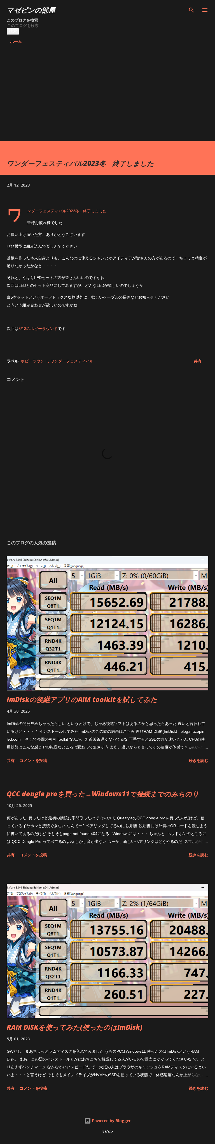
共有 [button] (198, 361)
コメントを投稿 (33, 760)
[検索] (191, 10)
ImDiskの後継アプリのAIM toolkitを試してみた (82, 699)
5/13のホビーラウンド (38, 328)
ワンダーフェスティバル (72, 361)
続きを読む (198, 760)
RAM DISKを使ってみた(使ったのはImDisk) (74, 1027)
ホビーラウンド (34, 361)
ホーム (16, 41)
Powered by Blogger (111, 1120)
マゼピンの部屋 (31, 10)
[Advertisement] (107, 99)
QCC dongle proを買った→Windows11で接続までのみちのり (103, 793)
